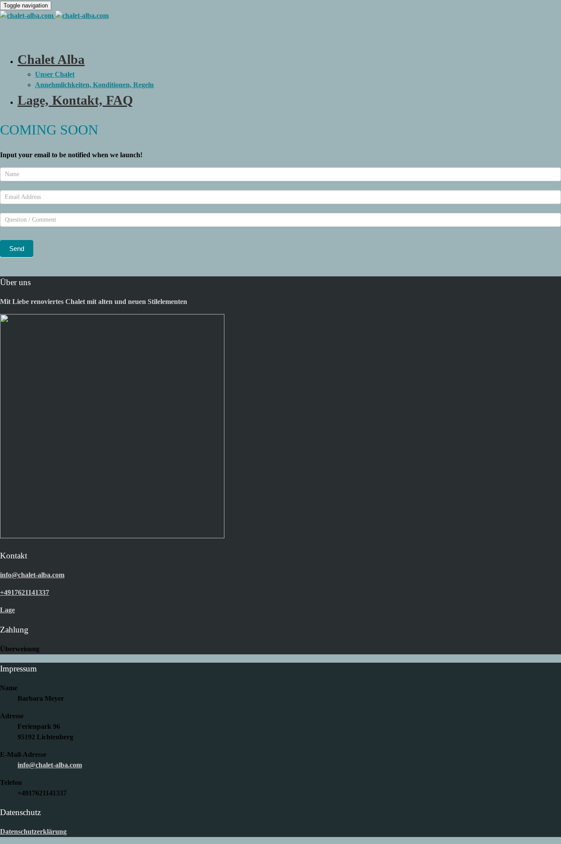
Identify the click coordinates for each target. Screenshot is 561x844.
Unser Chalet (55, 74)
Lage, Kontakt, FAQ (75, 100)
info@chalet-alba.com (50, 765)
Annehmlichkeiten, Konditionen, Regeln (94, 84)
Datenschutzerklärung (33, 831)
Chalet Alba (51, 59)
